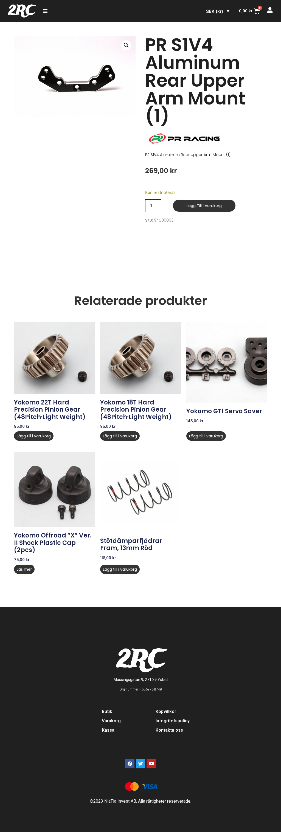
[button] (126, 45)
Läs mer (24, 569)
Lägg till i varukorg (204, 205)
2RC (21, 11)
